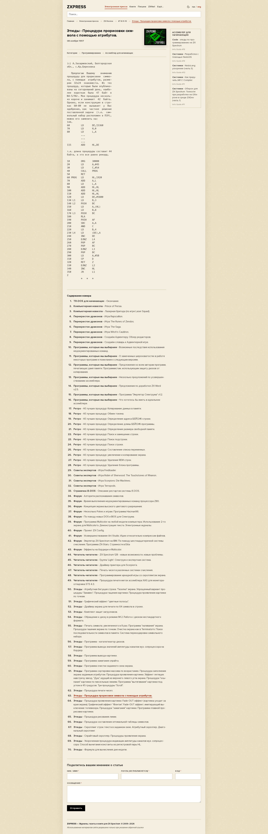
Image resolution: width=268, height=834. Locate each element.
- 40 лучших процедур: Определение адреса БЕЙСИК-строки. (112, 418)
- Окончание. (96, 301)
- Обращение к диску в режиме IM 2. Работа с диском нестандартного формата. (117, 618)
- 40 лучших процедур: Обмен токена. (99, 413)
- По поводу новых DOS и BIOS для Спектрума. (104, 516)
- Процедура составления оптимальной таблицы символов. (111, 721)
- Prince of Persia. (98, 306)
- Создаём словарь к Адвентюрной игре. (111, 342)
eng (199, 7)
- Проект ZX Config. (89, 530)
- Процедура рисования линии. (95, 716)
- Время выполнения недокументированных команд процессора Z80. (116, 501)
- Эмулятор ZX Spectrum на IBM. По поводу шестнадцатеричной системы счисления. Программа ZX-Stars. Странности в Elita (118, 542)
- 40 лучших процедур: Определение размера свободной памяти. (114, 429)
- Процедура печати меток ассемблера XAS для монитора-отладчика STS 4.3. (119, 582)
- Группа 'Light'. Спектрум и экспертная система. (112, 559)
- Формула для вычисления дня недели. (100, 749)
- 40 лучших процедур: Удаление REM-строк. (103, 460)
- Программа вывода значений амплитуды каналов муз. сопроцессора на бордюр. (119, 648)
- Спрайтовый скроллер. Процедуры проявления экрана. (110, 735)
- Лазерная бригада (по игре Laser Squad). (112, 311)
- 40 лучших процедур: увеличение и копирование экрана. (110, 454)
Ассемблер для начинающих (119, 53)
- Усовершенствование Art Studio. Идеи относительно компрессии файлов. (119, 535)
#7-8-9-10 (122, 21)
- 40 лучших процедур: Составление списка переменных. (109, 449)
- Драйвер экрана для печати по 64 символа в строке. (108, 606)
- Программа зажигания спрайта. (96, 660)
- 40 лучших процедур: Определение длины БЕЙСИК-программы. (114, 424)
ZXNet (151, 6)
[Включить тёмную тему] (188, 7)
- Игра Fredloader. (95, 470)
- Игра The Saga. (97, 326)
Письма (142, 6)
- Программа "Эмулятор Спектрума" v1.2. (118, 394)
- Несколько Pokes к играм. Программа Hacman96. (106, 511)
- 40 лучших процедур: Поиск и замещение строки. (106, 434)
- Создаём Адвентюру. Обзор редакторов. (112, 337)
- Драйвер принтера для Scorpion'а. (105, 565)
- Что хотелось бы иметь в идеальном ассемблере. (117, 401)
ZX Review (108, 21)
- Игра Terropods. (95, 485)
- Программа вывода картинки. (95, 655)
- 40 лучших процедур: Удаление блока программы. (106, 465)
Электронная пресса (116, 6)
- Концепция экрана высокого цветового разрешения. (108, 506)
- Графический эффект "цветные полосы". (101, 601)
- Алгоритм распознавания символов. (99, 496)
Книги (133, 6)
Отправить (76, 808)
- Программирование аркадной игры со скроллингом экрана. (120, 575)
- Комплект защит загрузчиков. (96, 611)
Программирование (91, 53)
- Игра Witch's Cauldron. (101, 331)
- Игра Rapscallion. (98, 316)
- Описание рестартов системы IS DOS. (107, 490)
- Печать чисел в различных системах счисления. (113, 570)
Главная (70, 21)
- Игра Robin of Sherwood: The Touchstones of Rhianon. (115, 475)
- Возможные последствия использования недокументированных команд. (119, 349)
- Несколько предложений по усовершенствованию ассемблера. (119, 379)
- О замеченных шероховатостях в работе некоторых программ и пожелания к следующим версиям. (119, 358)
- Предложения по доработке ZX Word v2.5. (117, 387)
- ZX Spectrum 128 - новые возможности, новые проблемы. (118, 554)
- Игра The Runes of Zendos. (104, 321)
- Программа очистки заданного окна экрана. (103, 665)
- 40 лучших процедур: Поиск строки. (98, 444)
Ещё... (160, 6)
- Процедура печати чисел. (93, 690)
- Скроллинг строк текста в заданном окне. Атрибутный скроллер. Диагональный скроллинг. (120, 729)
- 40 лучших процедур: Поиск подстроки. (100, 439)
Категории (72, 53)
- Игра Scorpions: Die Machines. (102, 480)
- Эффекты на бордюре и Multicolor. (98, 549)
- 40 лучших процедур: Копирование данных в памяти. (107, 408)
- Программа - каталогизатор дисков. (99, 641)
